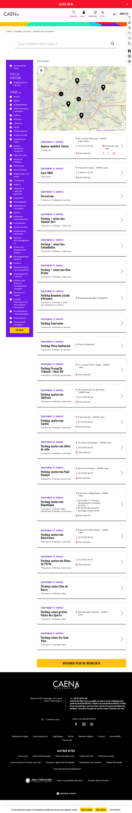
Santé (16, 127)
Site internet (84, 153)
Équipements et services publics (21, 268)
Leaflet (98, 130)
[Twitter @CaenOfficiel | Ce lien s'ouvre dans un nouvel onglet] (129, 56)
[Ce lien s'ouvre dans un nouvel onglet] (104, 153)
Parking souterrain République (52, 503)
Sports (17, 100)
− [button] (123, 125)
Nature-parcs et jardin (21, 175)
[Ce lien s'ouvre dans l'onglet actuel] (11, 15)
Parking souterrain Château (52, 396)
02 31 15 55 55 (85, 146)
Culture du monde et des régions (20, 250)
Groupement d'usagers (20, 323)
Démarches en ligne (19, 736)
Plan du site (67, 740)
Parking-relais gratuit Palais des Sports (54, 613)
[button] (82, 14)
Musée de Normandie (42, 756)
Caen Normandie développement (67, 769)
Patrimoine (19, 165)
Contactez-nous (52, 719)
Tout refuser (101, 809)
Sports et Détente (18, 160)
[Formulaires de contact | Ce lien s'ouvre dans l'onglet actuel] (129, 33)
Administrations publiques (21, 109)
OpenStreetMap (110, 130)
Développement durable (21, 257)
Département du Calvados (90, 762)
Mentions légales (85, 736)
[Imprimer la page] (129, 22)
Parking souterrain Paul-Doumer (55, 473)
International (20, 318)
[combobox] (112, 14)
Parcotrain (47, 196)
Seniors (17, 184)
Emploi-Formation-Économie (19, 148)
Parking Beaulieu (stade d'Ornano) (55, 296)
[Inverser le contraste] (129, 43)
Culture (17, 115)
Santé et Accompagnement (21, 240)
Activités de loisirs (19, 140)
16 (78, 99)
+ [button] (123, 122)
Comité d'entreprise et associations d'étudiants (21, 303)
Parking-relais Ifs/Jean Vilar (54, 639)
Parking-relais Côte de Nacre (54, 587)
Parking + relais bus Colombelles (53, 245)
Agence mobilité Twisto (55, 146)
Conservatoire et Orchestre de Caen (25, 762)
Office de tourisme (106, 756)
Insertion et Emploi (19, 293)
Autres (17, 96)
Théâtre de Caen (86, 756)
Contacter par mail (112, 147)
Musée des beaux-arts (65, 756)
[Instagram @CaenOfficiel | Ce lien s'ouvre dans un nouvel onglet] (129, 61)
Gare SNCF (47, 173)
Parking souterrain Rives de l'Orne (56, 562)
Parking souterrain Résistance (52, 536)
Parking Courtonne (52, 323)
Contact (101, 736)
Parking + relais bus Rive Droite (56, 271)
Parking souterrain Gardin (52, 422)
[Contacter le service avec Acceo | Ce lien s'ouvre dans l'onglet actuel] (129, 27)
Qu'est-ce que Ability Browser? (70, 780)
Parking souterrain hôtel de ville (55, 447)
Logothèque (57, 736)
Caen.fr (9, 31)
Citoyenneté (19, 223)
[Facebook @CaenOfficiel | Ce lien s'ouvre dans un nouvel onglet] (129, 51)
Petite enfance (20, 131)
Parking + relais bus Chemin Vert (53, 220)
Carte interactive (40, 736)
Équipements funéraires (20, 232)
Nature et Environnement (21, 217)
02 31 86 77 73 (89, 503)
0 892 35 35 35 (85, 172)
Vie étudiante (20, 202)
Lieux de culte (20, 155)
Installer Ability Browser (98, 780)
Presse (71, 736)
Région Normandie (114, 762)
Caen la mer (23, 756)
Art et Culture (20, 169)
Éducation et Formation (20, 207)
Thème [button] (14, 92)
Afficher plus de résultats (81, 663)
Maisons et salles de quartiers (19, 191)
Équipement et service (20, 83)
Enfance (17, 119)
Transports (19, 180)
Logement (18, 198)
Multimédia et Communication (21, 312)
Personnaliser (115, 809)
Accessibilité (115, 736)
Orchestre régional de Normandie (60, 762)
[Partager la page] (129, 38)
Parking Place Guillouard (55, 346)
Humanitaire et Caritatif (21, 275)
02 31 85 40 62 (85, 397)
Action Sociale (20, 135)
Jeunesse (18, 123)
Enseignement (20, 104)
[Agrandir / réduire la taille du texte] (129, 17)
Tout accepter (86, 809)
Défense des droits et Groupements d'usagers (20, 284)
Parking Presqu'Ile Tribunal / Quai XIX (52, 369)
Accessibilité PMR (20, 67)
